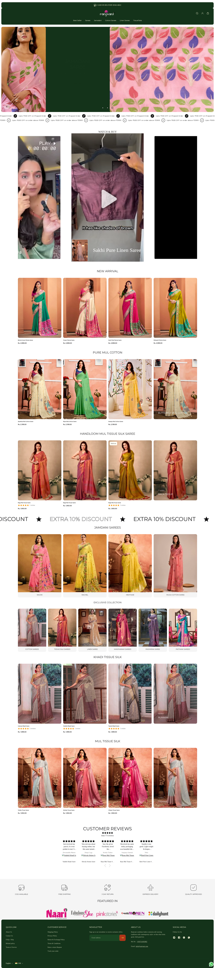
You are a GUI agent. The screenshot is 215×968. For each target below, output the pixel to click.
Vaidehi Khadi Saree (69, 726)
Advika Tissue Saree (68, 810)
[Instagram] (174, 937)
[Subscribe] (122, 938)
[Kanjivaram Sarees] (122, 630)
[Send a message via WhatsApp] (211, 964)
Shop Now (77, 84)
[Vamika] (175, 778)
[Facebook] (179, 937)
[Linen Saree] (92, 630)
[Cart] (208, 13)
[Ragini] (39, 565)
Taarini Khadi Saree (113, 726)
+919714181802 (142, 941)
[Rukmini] (175, 694)
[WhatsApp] (188, 937)
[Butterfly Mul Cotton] (175, 389)
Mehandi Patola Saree (160, 340)
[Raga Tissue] (175, 470)
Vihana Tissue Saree (114, 810)
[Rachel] (85, 565)
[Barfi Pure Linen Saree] (69, 857)
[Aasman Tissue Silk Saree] (108, 857)
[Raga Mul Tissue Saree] (127, 857)
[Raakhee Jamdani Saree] (89, 857)
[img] (107, 833)
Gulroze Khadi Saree (23, 726)
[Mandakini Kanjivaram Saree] (147, 857)
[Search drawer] (197, 13)
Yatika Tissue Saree (23, 810)
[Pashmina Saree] (153, 630)
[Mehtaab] (130, 565)
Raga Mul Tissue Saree (24, 502)
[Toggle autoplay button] (6, 106)
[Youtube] (184, 937)
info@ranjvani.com (142, 946)
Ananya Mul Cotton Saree (115, 421)
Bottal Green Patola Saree (25, 340)
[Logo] (107, 13)
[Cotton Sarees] (32, 630)
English (8, 963)
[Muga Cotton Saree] (175, 565)
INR (19, 963)
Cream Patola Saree (68, 340)
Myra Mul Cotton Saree (69, 421)
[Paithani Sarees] (183, 630)
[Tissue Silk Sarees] (62, 630)
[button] (107, 197)
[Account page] (202, 13)
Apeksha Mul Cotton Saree (25, 421)
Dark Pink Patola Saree (114, 340)
